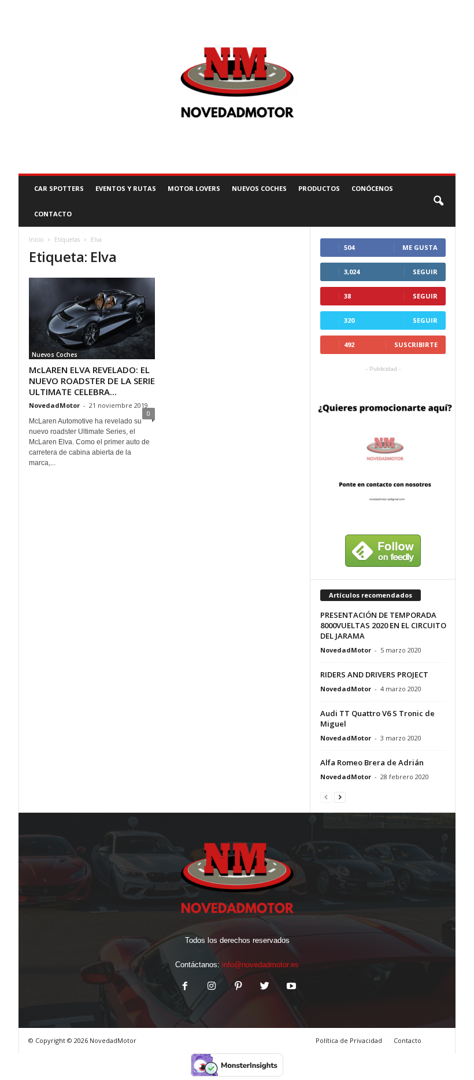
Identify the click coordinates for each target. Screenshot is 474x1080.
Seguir (425, 271)
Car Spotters (59, 188)
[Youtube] (290, 987)
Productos (319, 188)
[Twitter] (264, 987)
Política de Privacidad (349, 1040)
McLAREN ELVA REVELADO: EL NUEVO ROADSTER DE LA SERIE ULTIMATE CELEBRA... (92, 380)
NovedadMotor (54, 405)
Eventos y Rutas (125, 188)
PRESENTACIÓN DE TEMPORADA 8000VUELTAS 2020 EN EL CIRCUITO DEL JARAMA (383, 625)
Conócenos (372, 188)
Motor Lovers (194, 188)
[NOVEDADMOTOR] (237, 87)
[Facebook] (185, 987)
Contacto (407, 1040)
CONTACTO (53, 213)
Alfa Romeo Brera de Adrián (372, 762)
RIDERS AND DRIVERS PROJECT (374, 674)
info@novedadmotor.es (260, 964)
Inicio (36, 239)
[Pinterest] (238, 987)
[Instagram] (211, 987)
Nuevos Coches (259, 188)
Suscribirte (416, 344)
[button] (438, 201)
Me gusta (420, 247)
